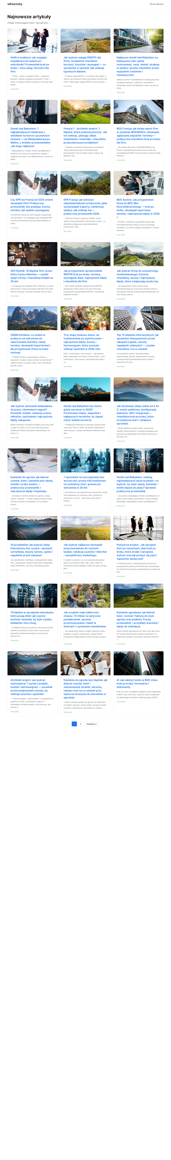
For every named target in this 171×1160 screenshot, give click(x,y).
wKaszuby (14, 4)
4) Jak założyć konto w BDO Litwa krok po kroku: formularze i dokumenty (137, 684)
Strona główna (157, 4)
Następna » (92, 724)
